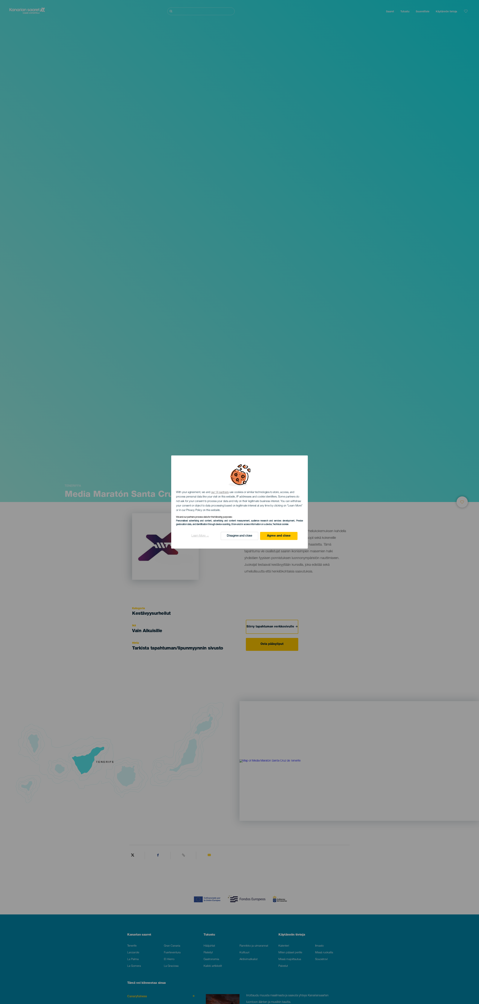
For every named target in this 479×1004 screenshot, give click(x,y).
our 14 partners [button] (220, 492)
